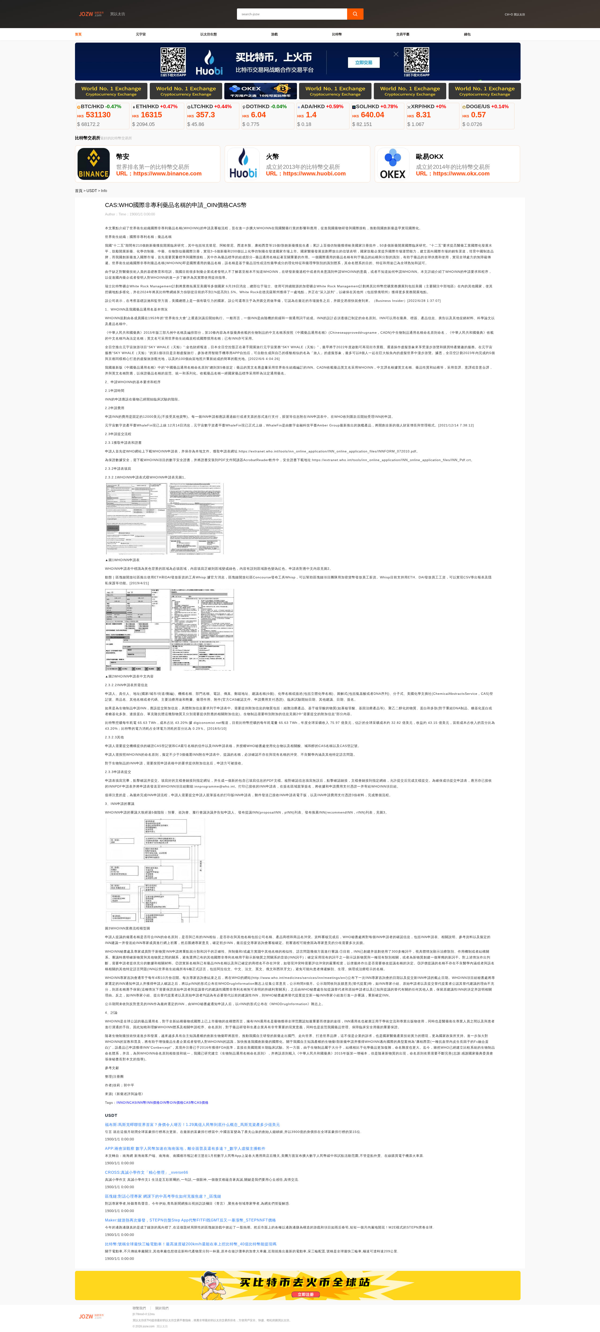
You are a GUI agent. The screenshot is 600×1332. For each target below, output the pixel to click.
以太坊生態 (208, 34)
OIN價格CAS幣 (182, 1102)
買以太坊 (162, 1326)
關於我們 (162, 1308)
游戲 (274, 34)
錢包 (467, 34)
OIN (126, 1102)
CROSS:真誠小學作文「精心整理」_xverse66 (146, 1172)
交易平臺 (402, 34)
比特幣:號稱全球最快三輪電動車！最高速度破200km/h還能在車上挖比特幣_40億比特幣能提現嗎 (191, 1244)
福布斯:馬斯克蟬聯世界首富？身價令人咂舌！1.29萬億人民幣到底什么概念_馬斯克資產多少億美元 (192, 1125)
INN (119, 1102)
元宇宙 (141, 34)
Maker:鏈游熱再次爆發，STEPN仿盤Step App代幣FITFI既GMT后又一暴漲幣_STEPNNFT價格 (190, 1220)
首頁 (78, 34)
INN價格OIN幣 (158, 1102)
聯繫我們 (139, 1308)
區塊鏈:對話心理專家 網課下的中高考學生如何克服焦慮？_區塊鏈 (163, 1196)
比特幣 (337, 34)
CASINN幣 (137, 1102)
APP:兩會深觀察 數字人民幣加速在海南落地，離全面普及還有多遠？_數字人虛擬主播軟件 (185, 1149)
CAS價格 (201, 1102)
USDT (91, 191)
